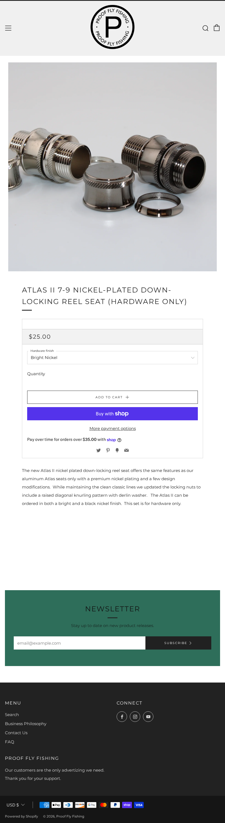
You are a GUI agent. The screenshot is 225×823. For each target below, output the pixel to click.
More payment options (112, 428)
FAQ (9, 741)
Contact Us (16, 732)
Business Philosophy (25, 723)
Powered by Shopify (21, 816)
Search (12, 714)
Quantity (36, 373)
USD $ (13, 805)
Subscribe (175, 643)
